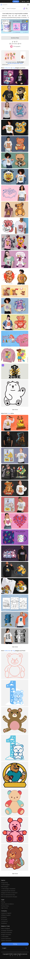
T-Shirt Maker (4, 936)
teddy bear (4, 15)
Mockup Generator (6, 932)
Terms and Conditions (7, 904)
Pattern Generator (6, 940)
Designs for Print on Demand (9, 893)
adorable (24, 15)
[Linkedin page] (20, 955)
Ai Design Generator (6, 930)
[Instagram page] (10, 955)
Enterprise (4, 917)
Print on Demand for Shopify (9, 897)
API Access (4, 919)
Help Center (4, 908)
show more (5, 64)
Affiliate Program (6, 915)
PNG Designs (4, 886)
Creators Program (6, 913)
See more (15, 409)
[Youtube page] (17, 955)
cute (19, 15)
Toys (9, 413)
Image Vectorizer (6, 934)
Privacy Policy (5, 906)
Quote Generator (6, 938)
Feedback (4, 923)
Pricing (3, 902)
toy (13, 15)
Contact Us (4, 921)
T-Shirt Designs (5, 884)
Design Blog (4, 882)
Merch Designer (5, 928)
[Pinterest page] (15, 955)
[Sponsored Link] (10, 56)
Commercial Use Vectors (8, 891)
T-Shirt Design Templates (8, 889)
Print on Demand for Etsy (8, 895)
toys (16, 15)
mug (10, 15)
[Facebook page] (13, 955)
